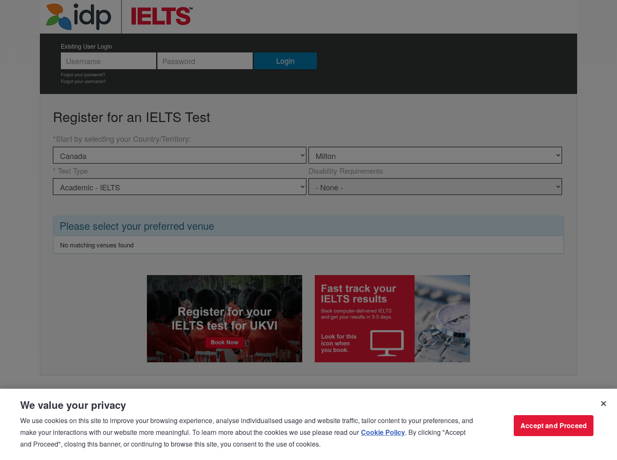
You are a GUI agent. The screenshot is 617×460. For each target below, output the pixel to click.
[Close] (603, 404)
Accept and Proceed (553, 425)
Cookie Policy (383, 432)
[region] (308, 424)
